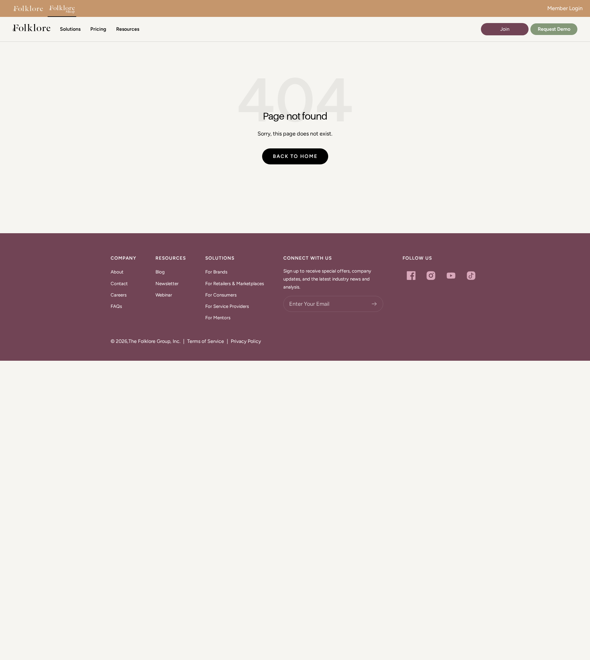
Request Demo (554, 29)
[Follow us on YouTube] (450, 275)
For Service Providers (227, 306)
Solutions (70, 29)
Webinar (163, 295)
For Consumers (221, 295)
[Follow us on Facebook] (411, 275)
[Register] (374, 304)
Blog (160, 272)
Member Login (565, 8)
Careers (119, 295)
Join (504, 29)
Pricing (98, 29)
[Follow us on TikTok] (470, 275)
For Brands (216, 272)
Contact (119, 283)
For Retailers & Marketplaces (234, 283)
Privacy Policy (246, 341)
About (117, 272)
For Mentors (217, 317)
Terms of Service (205, 341)
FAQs (116, 306)
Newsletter (167, 283)
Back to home (295, 156)
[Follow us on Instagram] (431, 275)
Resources (127, 29)
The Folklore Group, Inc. (154, 341)
